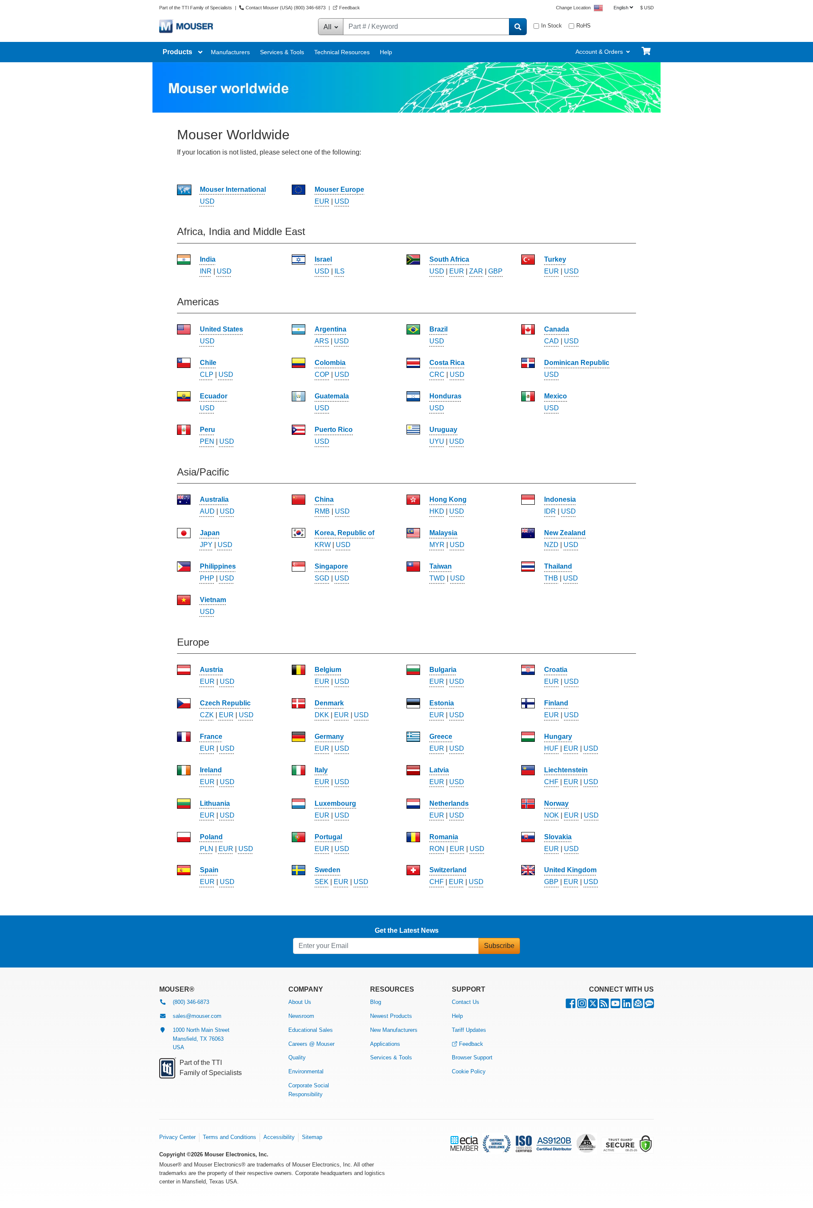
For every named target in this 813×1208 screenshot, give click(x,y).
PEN (207, 441)
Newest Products (391, 1016)
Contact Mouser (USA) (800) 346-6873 (286, 7)
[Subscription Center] (638, 1005)
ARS (322, 341)
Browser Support (472, 1057)
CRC (437, 374)
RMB (322, 511)
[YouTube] (615, 1005)
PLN (206, 848)
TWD (437, 578)
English (621, 7)
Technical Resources (342, 52)
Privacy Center (177, 1137)
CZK (207, 715)
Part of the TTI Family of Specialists (196, 7)
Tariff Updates (469, 1030)
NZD (551, 544)
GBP (495, 271)
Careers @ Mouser (311, 1044)
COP (322, 374)
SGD (322, 578)
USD (207, 201)
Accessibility (279, 1137)
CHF (551, 781)
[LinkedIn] (627, 1005)
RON (437, 848)
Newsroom (301, 1016)
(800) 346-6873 (191, 1002)
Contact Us (465, 1002)
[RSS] (604, 1005)
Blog (375, 1002)
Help (386, 52)
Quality (297, 1057)
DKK (322, 715)
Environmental (306, 1071)
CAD (551, 341)
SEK (322, 881)
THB (551, 578)
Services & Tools (282, 52)
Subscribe (499, 945)
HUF (551, 748)
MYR (437, 544)
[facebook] (570, 1005)
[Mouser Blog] (649, 1005)
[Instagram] (581, 1005)
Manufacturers (230, 52)
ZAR (476, 271)
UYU (436, 441)
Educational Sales (310, 1030)
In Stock (551, 25)
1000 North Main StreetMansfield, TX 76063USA (201, 1039)
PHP (207, 578)
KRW (323, 544)
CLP (206, 374)
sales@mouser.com (197, 1016)
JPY (206, 544)
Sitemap (312, 1137)
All (328, 26)
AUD (207, 511)
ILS (340, 271)
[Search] (518, 26)
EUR (322, 201)
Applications (385, 1044)
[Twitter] (592, 1005)
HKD (436, 511)
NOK (551, 815)
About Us (299, 1002)
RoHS (583, 25)
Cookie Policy (469, 1071)
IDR (550, 511)
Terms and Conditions (229, 1137)
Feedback (349, 7)
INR (206, 271)
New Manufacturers (394, 1030)
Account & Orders (599, 51)
